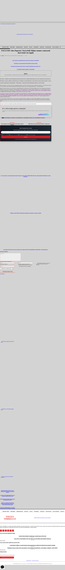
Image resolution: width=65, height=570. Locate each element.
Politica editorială (28, 560)
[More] (49, 58)
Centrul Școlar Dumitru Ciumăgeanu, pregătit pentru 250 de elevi (32, 536)
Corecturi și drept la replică (35, 560)
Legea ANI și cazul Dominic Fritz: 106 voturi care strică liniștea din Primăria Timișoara (32, 538)
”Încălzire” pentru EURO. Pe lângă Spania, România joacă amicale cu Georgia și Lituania (25, 213)
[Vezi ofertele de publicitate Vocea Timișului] (24, 34)
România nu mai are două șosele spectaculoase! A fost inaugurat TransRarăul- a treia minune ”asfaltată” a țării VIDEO (32, 547)
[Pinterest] (37, 58)
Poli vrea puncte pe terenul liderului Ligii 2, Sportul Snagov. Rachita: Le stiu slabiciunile (25, 60)
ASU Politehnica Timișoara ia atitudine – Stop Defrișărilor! (25, 69)
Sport (8, 48)
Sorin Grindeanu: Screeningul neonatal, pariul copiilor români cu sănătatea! (12, 124)
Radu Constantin (49, 563)
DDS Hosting (36, 563)
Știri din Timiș (5, 48)
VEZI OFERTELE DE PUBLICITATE (7, 557)
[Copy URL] (46, 58)
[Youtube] (13, 531)
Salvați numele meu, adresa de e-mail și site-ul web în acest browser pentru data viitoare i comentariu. (43, 264)
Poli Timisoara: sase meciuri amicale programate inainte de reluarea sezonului (25, 63)
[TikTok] (8, 531)
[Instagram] (3, 531)
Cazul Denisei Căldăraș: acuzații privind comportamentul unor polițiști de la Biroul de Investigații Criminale (32, 545)
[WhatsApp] (40, 58)
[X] (33, 58)
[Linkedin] (43, 58)
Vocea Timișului (23, 563)
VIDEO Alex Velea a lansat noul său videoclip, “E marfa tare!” (39, 123)
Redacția (3, 55)
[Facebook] (30, 58)
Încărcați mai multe (2, 540)
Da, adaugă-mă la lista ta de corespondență (25, 266)
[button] (60, 47)
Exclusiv (1, 48)
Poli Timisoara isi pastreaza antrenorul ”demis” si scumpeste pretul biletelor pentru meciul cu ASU (25, 66)
